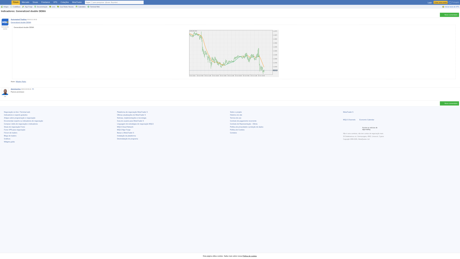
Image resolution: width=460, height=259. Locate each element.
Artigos (6, 7)
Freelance (45, 2)
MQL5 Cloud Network (125, 127)
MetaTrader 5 (348, 112)
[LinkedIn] (359, 128)
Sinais (35, 2)
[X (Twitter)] (352, 128)
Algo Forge (28, 7)
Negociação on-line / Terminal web (17, 112)
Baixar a (125, 133)
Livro (53, 7)
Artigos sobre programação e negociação (19, 118)
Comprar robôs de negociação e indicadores (21, 124)
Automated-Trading (19, 19)
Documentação (42, 7)
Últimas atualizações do (131, 115)
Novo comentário (451, 15)
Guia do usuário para (130, 121)
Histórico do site (236, 115)
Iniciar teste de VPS (452, 7)
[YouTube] (356, 128)
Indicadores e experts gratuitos (15, 115)
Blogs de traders (10, 136)
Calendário (82, 7)
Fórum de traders (10, 133)
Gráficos (7, 139)
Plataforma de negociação (132, 112)
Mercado (25, 2)
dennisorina (16, 89)
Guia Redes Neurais (67, 7)
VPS (55, 2)
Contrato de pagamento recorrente (243, 121)
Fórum (15, 2)
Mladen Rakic (21, 81)
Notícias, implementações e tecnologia (131, 118)
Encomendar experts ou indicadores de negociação (23, 121)
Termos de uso (235, 118)
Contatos (233, 133)
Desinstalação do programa (127, 139)
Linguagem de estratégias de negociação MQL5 (135, 124)
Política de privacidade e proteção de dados (246, 127)
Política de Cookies (237, 130)
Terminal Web (95, 7)
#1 (33, 89)
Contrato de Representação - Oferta (243, 124)
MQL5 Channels (349, 120)
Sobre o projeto (236, 112)
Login (430, 2)
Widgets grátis (9, 142)
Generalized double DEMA (21, 22)
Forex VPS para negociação (14, 130)
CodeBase (16, 7)
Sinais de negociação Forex (14, 127)
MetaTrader (77, 2)
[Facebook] (344, 128)
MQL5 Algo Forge (123, 130)
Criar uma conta (440, 2)
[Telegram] (348, 128)
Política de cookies (250, 256)
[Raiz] (1, 15)
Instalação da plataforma (126, 136)
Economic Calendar (366, 120)
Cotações (65, 2)
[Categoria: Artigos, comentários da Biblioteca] (5, 15)
